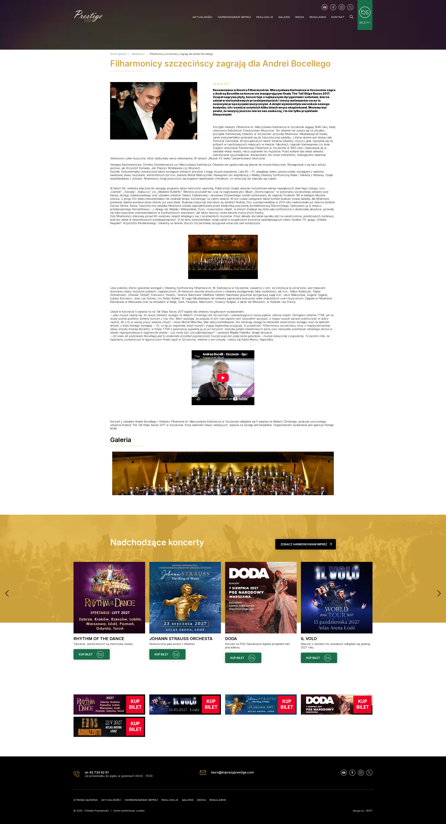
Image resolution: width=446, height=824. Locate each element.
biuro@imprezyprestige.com (232, 772)
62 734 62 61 (99, 772)
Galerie (284, 17)
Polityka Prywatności (96, 810)
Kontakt (338, 17)
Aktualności (203, 17)
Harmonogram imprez (234, 17)
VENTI (369, 810)
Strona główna (86, 800)
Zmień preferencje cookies (129, 810)
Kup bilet (86, 654)
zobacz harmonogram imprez (303, 544)
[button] (6, 593)
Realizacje (264, 17)
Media (299, 17)
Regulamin (317, 17)
